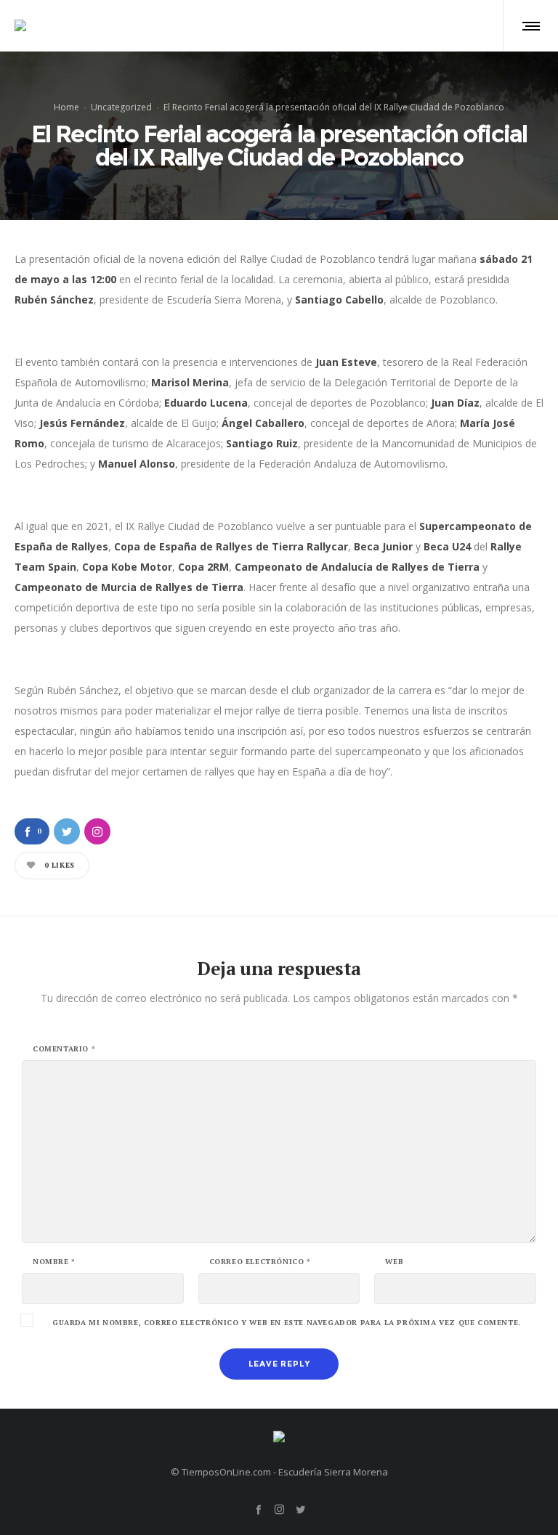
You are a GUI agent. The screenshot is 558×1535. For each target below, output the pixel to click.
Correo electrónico (260, 1262)
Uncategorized (121, 106)
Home (66, 106)
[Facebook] (258, 1509)
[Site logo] (20, 25)
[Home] (279, 1433)
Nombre (54, 1262)
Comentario (64, 1049)
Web (394, 1262)
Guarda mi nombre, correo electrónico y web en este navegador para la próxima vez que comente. (286, 1323)
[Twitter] (300, 1509)
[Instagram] (279, 1509)
